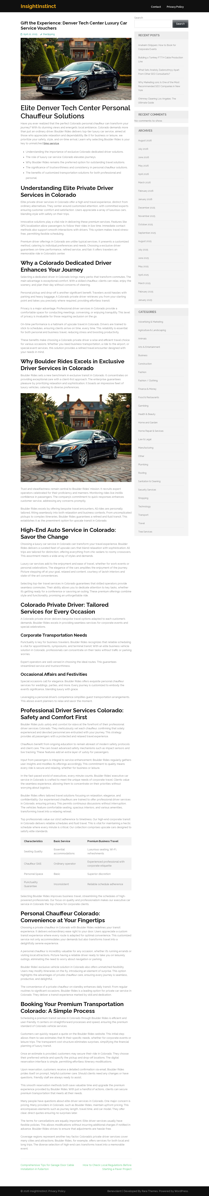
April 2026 (143, 174)
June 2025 (143, 258)
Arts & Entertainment (149, 347)
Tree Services (145, 531)
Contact (156, 6)
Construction (145, 363)
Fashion (142, 372)
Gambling (143, 405)
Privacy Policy (175, 6)
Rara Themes (150, 1191)
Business (142, 355)
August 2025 (145, 241)
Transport (143, 515)
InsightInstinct (38, 6)
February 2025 (145, 291)
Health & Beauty (146, 414)
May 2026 (143, 165)
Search (138, 17)
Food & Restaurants (148, 397)
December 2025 (146, 207)
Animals (142, 338)
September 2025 (147, 233)
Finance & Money (147, 389)
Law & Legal (144, 439)
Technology (144, 506)
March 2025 (144, 283)
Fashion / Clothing (148, 380)
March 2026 (144, 182)
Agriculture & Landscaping (152, 330)
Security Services (147, 489)
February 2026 (145, 191)
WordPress (181, 1191)
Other (141, 456)
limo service (51, 143)
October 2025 (145, 224)
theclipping (49, 34)
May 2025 (143, 266)
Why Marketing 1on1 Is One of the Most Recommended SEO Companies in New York (159, 86)
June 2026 (143, 157)
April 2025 (143, 274)
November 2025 (146, 216)
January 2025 (145, 300)
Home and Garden (148, 422)
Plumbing (143, 464)
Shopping (143, 498)
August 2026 (145, 140)
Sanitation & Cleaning (149, 481)
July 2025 (143, 249)
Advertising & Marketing (150, 321)
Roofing (142, 473)
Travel (141, 523)
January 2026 (145, 199)
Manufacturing (145, 447)
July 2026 (143, 149)
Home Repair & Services (151, 431)
